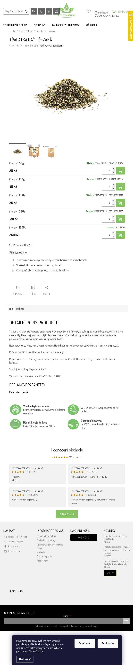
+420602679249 (16, 541)
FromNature (13, 546)
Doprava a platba (44, 556)
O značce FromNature (46, 536)
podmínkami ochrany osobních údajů (81, 625)
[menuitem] (15, 25)
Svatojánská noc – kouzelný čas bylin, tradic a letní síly (116, 562)
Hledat (26, 11)
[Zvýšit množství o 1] (113, 169)
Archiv (110, 573)
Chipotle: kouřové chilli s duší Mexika (115, 537)
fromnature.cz (14, 551)
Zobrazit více (67, 514)
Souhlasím (108, 643)
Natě (25, 392)
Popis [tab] (10, 308)
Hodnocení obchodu (67, 449)
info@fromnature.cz (17, 536)
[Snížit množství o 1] (113, 172)
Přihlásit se (126, 621)
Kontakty (41, 552)
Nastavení (25, 659)
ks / (83, 537)
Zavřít (26, 281)
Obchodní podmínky (46, 540)
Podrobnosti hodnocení (51, 45)
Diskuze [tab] (20, 308)
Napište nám (42, 560)
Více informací (36, 651)
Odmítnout (85, 643)
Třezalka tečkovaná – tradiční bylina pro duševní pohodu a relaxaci (117, 550)
